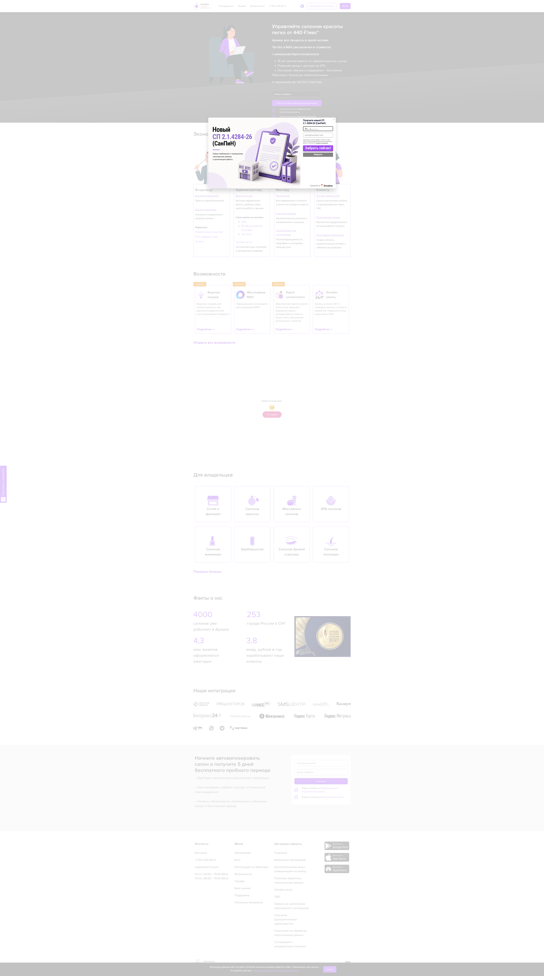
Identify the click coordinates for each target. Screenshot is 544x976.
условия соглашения (322, 143)
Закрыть (318, 154)
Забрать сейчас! (318, 148)
